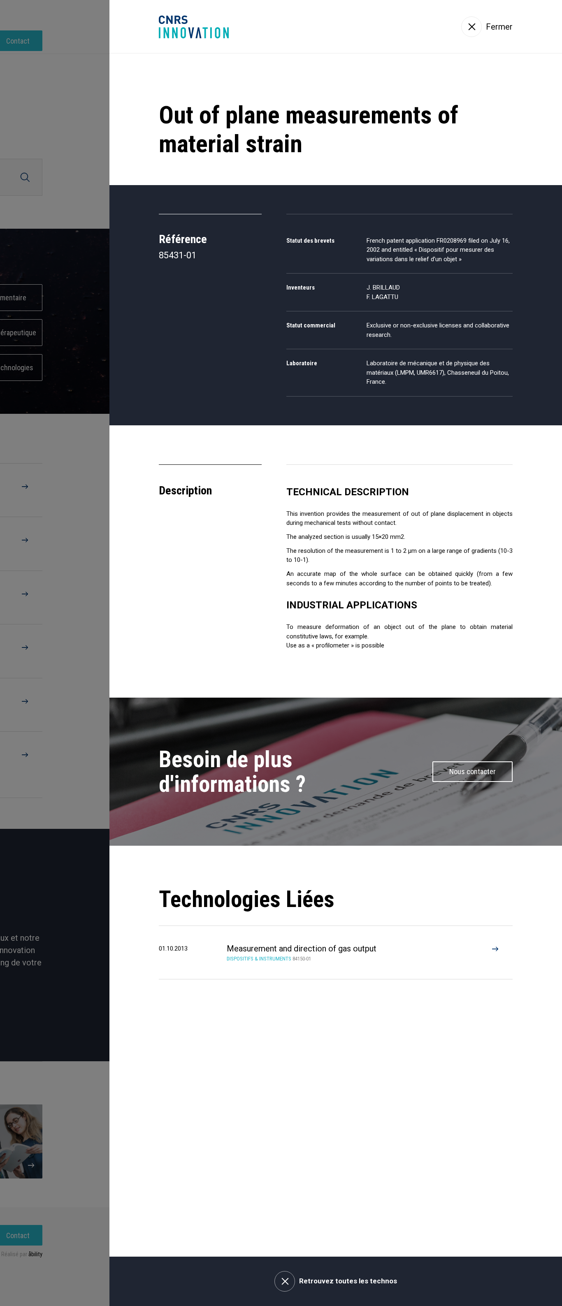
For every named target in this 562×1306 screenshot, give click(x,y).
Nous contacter (472, 771)
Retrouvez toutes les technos (348, 1281)
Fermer (499, 27)
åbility (35, 1254)
